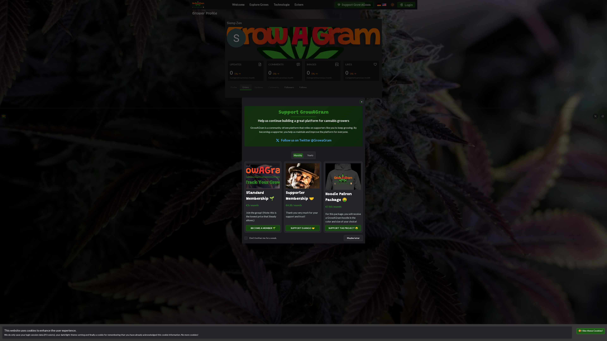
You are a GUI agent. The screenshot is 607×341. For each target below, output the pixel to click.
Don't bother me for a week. (263, 238)
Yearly (310, 155)
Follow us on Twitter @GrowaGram (306, 140)
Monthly (298, 155)
